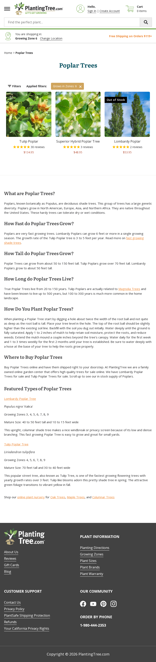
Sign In (92, 11)
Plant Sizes (88, 560)
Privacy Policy (14, 609)
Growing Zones (91, 554)
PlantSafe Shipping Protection (27, 615)
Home (8, 53)
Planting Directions (94, 547)
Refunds (10, 622)
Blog (7, 571)
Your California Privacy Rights (26, 628)
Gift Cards (11, 565)
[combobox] (78, 22)
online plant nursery (31, 497)
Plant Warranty (91, 573)
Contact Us (12, 602)
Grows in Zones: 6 (65, 86)
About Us (11, 552)
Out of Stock (116, 100)
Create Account (110, 11)
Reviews (10, 558)
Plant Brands (90, 567)
